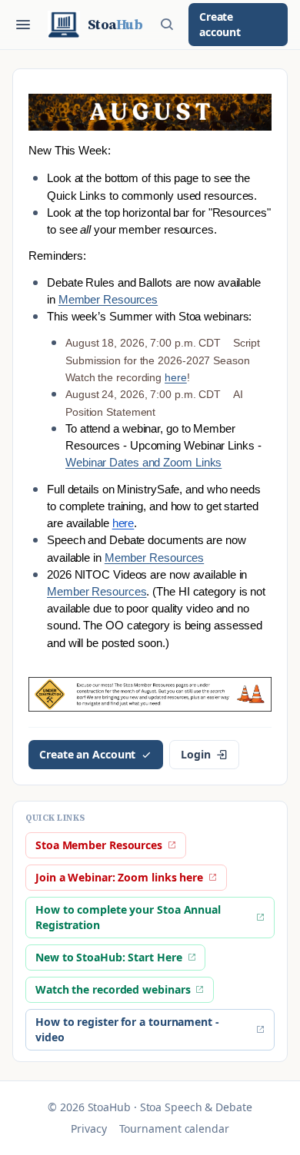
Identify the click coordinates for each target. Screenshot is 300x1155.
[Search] (167, 24)
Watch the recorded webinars (112, 989)
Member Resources (108, 300)
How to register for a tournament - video (127, 1029)
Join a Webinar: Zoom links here (119, 877)
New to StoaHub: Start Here (108, 957)
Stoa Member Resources (98, 845)
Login (196, 754)
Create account (220, 24)
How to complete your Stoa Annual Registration (128, 917)
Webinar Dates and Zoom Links (143, 462)
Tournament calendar (174, 1128)
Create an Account (87, 754)
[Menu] (23, 24)
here (176, 377)
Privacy (88, 1128)
